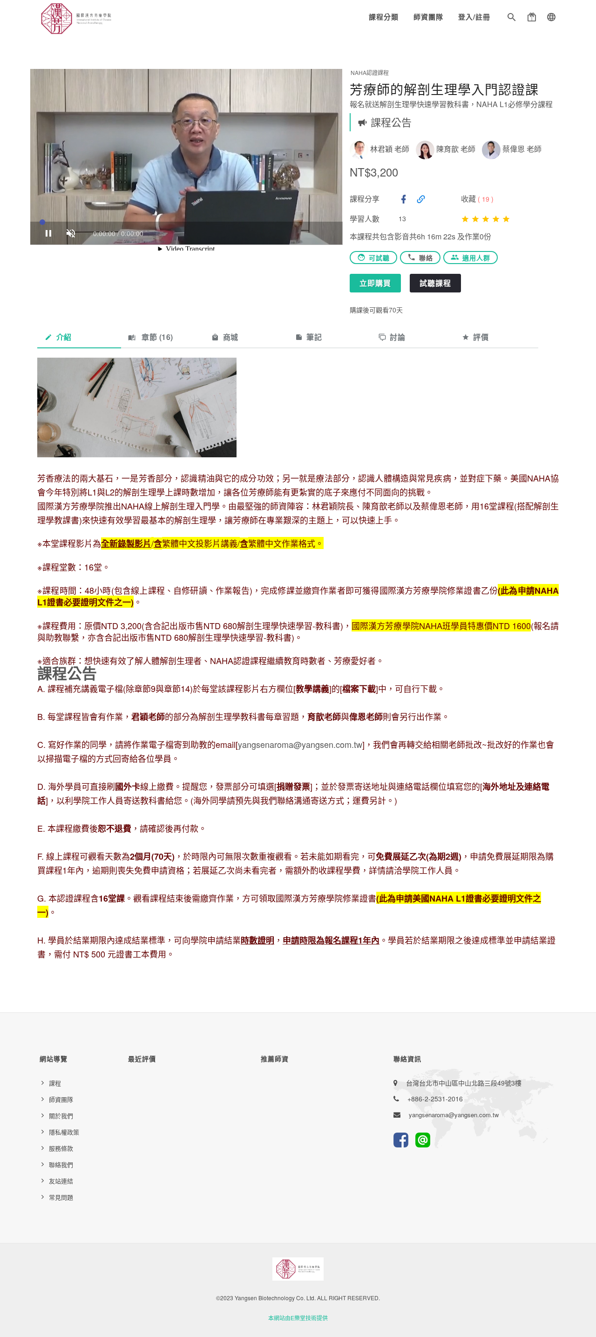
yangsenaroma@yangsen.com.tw (300, 744)
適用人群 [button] (476, 257)
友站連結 (61, 1180)
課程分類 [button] (384, 17)
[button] (511, 18)
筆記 (314, 337)
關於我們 (61, 1115)
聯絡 (426, 257)
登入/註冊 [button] (474, 17)
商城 (230, 337)
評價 (480, 337)
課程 (55, 1083)
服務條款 (61, 1148)
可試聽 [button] (379, 257)
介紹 (64, 337)
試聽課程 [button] (435, 283)
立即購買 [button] (375, 283)
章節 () (156, 337)
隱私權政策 (64, 1131)
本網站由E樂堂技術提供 (298, 1318)
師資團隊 (428, 17)
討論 (397, 337)
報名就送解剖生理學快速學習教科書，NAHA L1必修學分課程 (451, 104)
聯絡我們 (61, 1164)
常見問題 (61, 1197)
